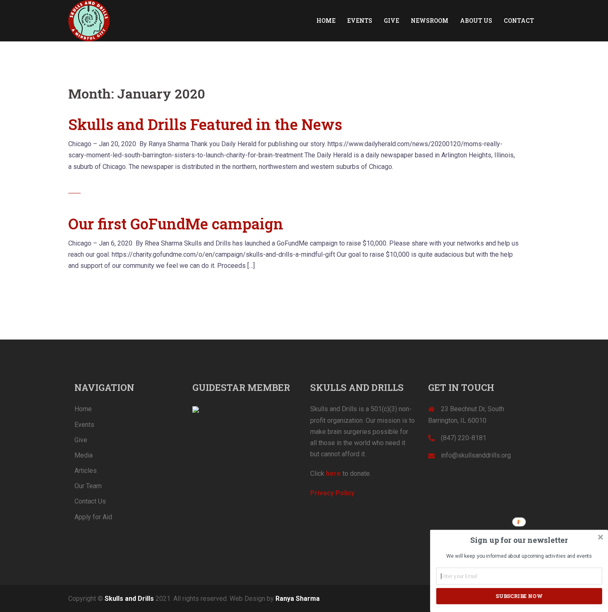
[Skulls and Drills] (89, 20)
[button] (519, 540)
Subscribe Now (518, 596)
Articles (85, 471)
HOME (325, 20)
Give (80, 440)
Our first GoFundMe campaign (175, 224)
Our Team (88, 486)
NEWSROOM (429, 20)
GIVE (391, 20)
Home (83, 409)
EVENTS (359, 20)
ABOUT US (476, 20)
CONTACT (519, 20)
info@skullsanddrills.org (476, 455)
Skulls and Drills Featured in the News (205, 124)
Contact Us (90, 501)
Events (84, 425)
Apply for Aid (93, 517)
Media (83, 455)
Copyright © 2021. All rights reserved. (148, 598)
